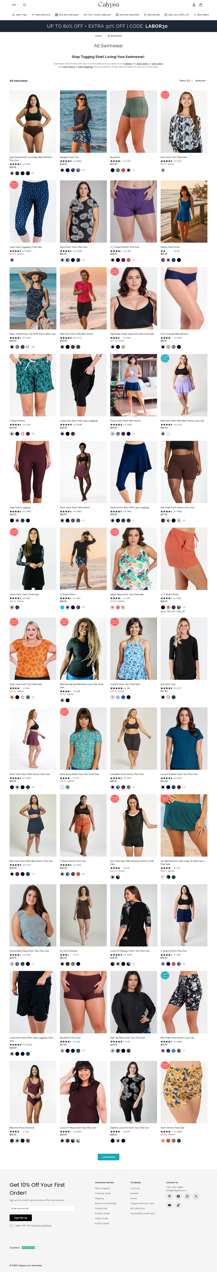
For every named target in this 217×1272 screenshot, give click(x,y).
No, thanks (108, 659)
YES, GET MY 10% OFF (108, 652)
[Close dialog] (149, 597)
